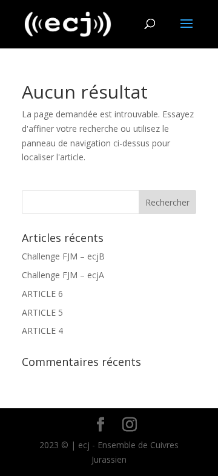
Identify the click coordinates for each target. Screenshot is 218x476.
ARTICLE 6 (42, 293)
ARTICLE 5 (42, 312)
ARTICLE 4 (42, 330)
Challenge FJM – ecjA (63, 275)
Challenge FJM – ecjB (63, 256)
